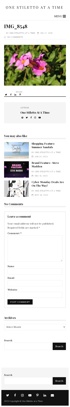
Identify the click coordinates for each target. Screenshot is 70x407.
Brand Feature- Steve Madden (16, 169)
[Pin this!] (20, 94)
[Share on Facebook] (11, 94)
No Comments (15, 37)
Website (12, 289)
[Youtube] (30, 395)
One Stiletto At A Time (22, 33)
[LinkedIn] (44, 395)
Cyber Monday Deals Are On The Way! (16, 188)
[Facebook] (15, 395)
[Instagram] (22, 395)
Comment (14, 233)
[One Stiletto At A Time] (35, 10)
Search (8, 340)
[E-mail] (52, 395)
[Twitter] (7, 395)
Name (10, 266)
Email (10, 277)
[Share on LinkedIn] (15, 94)
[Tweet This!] (6, 94)
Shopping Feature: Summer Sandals (16, 150)
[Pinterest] (37, 395)
